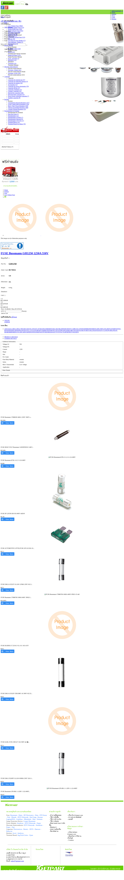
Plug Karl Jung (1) (13, 114)
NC (16, 332)
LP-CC (102, 330)
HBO (45, 330)
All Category (4, 23)
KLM (70, 330)
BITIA (51, 329)
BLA (54, 329)
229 (5, 329)
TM (67, 332)
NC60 (26, 332)
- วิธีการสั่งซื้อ (54, 817)
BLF (57, 329)
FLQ (103, 329)
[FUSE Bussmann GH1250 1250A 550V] (40, 235)
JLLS (54, 330)
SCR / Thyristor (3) (13, 58)
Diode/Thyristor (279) (14, 55)
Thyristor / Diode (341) (14, 70)
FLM (96, 329)
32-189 (16, 329)
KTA (73, 330)
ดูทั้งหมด (14, 317)
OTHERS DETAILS (10, 338)
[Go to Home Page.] (2, 11)
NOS (34, 332)
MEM (8, 332)
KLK (62, 330)
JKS (52, 330)
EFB (89, 329)
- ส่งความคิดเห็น (55, 829)
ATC (36, 329)
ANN (33, 329)
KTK (76, 330)
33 (23, 329)
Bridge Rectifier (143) (14, 49)
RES (49, 332)
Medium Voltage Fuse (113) (16, 27)
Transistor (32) (12, 63)
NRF (37, 332)
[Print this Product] (5, 197)
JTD (60, 330)
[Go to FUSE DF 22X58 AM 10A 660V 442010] (7, 520)
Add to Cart (4, 313)
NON (31, 332)
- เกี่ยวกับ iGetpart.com (75, 815)
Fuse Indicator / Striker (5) (15, 42)
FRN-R (14, 330)
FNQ (116, 329)
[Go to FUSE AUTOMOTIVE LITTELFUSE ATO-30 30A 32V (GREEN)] (7, 555)
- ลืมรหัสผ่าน (53, 831)
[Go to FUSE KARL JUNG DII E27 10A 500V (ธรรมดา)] (7, 749)
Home (113, 12)
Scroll (2, 17)
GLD (33, 330)
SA (53, 332)
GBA (24, 330)
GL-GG (30, 330)
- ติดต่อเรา (53, 827)
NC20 (19, 332)
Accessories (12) (13, 85)
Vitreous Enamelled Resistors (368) (18, 107)
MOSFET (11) (12, 60)
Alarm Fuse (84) (12, 34)
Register (114, 19)
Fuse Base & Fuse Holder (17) (17, 40)
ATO (39, 329)
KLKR (66, 330)
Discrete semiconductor (11, 67)
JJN (48, 330)
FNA (109, 329)
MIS (14, 332)
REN (46, 332)
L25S (92, 330)
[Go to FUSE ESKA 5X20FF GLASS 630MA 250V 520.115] (7, 785)
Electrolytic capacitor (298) (16, 93)
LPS (113, 330)
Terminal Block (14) (14, 122)
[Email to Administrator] (12, 249)
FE (94, 329)
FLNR (100, 329)
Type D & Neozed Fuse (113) (16, 37)
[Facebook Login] (3, 9)
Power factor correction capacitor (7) (18, 96)
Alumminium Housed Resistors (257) (18, 103)
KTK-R (80, 330)
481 (25, 329)
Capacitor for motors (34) (15, 83)
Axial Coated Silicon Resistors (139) (18, 104)
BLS (60, 329)
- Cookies (70, 840)
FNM (113, 329)
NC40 (22, 332)
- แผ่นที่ (70, 819)
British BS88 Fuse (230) (15, 29)
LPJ (105, 330)
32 (9, 329)
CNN (80, 329)
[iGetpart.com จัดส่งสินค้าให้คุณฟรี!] (10, 187)
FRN (10, 330)
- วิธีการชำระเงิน (55, 819)
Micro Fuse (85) (12, 35)
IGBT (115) (11, 52)
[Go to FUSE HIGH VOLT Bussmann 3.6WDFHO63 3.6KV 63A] (7, 454)
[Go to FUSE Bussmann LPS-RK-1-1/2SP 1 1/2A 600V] (7, 798)
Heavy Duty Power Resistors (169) (18, 106)
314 (8, 329)
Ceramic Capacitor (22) (14, 91)
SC (54, 332)
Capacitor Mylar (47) (14, 88)
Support (114, 14)
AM (27, 329)
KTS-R (89, 330)
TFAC (61, 332)
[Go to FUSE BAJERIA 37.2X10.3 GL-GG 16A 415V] (7, 652)
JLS (57, 330)
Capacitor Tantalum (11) (15, 89)
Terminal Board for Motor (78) (17, 124)
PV (44, 332)
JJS (50, 330)
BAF (41, 329)
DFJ (83, 329)
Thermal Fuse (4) (13, 44)
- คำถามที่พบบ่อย (55, 815)
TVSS (72, 332)
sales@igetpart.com (17, 861)
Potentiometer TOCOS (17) (16, 121)
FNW (7, 330)
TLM (64, 332)
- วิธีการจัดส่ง (54, 821)
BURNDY (68, 329)
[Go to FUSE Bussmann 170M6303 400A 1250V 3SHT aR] (7, 424)
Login (113, 17)
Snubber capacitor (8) (14, 98)
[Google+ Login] (6, 9)
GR (42, 330)
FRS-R (21, 330)
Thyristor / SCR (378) (14, 73)
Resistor (6, 99)
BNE (63, 329)
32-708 (20, 329)
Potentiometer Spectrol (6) (15, 119)
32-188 (12, 329)
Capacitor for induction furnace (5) (18, 81)
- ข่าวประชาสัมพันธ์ (74, 817)
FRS (17, 330)
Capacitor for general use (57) (16, 80)
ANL (29, 329)
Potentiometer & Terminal (11, 111)
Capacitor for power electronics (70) (18, 86)
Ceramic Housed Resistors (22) (17, 109)
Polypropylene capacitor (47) (16, 94)
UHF (75, 332)
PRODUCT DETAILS (11, 337)
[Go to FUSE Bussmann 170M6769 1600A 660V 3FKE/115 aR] (7, 604)
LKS (98, 330)
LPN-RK (109, 330)
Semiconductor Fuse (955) (15, 31)
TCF (57, 332)
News (113, 16)
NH (29, 332)
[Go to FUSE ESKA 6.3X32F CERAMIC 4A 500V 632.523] (7, 700)
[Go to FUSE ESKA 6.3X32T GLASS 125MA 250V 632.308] (7, 591)
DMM (86, 329)
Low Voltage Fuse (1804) (15, 26)
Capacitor (7, 76)
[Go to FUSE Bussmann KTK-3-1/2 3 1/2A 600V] (7, 467)
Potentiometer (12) (13, 116)
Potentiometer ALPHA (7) (15, 117)
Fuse (5, 22)
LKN (95, 330)
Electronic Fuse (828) (14, 32)
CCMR (73, 329)
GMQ (37, 330)
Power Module (8, 45)
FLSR (106, 329)
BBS (48, 329)
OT (42, 332)
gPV (40, 330)
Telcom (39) (11, 39)
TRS (69, 332)
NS (40, 332)
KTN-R (84, 330)
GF (27, 330)
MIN (11, 332)
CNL (76, 329)
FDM (91, 329)
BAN (45, 329)
